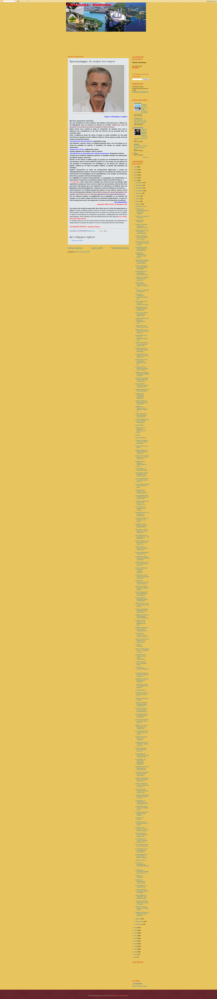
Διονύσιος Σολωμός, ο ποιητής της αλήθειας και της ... (141, 808)
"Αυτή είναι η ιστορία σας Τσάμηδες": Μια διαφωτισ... (141, 686)
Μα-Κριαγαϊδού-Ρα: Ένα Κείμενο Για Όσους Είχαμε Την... (142, 542)
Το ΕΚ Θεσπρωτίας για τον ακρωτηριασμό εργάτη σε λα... (141, 344)
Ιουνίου (138, 198)
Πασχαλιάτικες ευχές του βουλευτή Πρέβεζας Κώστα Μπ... (141, 362)
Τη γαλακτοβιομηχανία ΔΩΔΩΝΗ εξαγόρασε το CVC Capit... (142, 497)
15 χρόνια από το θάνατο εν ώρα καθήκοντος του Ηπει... (140, 623)
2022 (135, 177)
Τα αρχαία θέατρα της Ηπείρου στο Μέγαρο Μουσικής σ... (142, 674)
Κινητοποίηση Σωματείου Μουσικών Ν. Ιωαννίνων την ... (142, 871)
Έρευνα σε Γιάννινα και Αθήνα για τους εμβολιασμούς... (142, 640)
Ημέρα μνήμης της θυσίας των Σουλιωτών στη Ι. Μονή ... (140, 430)
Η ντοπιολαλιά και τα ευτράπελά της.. (141, 886)
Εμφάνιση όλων (146, 157)
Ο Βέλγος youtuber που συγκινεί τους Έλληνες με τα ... (142, 503)
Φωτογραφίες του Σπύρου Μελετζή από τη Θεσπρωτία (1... (142, 755)
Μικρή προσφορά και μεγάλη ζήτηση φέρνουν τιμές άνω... (141, 856)
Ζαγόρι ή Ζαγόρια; (140, 437)
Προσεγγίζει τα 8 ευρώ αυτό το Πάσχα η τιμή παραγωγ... (142, 331)
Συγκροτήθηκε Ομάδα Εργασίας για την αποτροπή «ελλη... (141, 474)
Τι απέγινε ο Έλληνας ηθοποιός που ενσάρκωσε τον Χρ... (141, 226)
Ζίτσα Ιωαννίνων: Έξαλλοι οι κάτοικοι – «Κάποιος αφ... (141, 548)
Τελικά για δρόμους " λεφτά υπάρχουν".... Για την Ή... (141, 749)
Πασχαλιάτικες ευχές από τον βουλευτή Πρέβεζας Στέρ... (141, 249)
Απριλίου (138, 204)
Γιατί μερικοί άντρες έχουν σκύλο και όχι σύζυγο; (141, 823)
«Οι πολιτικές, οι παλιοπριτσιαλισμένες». (142, 669)
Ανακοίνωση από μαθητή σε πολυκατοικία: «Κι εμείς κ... (141, 464)
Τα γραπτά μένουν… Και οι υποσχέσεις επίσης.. (141, 663)
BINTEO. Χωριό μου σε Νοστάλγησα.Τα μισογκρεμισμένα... (142, 629)
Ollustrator (116, 995)
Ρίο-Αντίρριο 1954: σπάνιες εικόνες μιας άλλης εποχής (141, 791)
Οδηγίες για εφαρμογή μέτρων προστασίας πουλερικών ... (141, 779)
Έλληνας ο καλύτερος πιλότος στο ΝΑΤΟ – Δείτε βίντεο (141, 442)
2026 (135, 167)
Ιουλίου (138, 196)
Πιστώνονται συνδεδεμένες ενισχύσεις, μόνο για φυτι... (141, 296)
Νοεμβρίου (139, 185)
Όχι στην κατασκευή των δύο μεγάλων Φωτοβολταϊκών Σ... (141, 710)
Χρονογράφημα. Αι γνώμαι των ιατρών (141, 469)
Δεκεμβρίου (139, 182)
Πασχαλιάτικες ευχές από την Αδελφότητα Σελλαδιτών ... (141, 350)
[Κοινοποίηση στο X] (103, 231)
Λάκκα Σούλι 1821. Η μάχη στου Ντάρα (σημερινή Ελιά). (141, 415)
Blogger (126, 995)
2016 (135, 938)
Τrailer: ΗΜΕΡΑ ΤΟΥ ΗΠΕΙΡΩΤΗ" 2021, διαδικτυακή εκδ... (141, 897)
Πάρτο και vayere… (140, 860)
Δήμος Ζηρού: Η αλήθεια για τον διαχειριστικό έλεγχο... (140, 147)
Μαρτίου (138, 919)
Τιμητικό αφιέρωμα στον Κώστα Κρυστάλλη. (142, 390)
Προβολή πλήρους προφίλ (139, 986)
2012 (135, 949)
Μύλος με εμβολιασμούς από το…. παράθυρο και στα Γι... (142, 650)
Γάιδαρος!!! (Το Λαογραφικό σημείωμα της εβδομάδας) (139, 396)
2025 (135, 169)
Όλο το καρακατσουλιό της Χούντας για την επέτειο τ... (141, 480)
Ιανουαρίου (139, 924)
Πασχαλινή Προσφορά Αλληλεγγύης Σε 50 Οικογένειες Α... (141, 379)
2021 (135, 180)
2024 (135, 172)
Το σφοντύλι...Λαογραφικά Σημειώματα (142, 290)
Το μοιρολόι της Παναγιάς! (139, 221)
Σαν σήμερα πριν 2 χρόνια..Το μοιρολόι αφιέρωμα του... (141, 840)
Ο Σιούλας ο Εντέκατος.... (139, 645)
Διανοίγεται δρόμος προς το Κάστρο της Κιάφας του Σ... (141, 835)
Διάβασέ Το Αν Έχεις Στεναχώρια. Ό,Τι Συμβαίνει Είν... (141, 727)
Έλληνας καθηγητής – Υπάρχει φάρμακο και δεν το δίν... (142, 785)
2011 (135, 952)
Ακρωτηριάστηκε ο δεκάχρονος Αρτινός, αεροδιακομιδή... (141, 599)
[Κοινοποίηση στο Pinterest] (106, 231)
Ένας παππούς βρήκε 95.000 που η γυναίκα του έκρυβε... (142, 902)
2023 (135, 175)
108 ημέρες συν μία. (141, 206)
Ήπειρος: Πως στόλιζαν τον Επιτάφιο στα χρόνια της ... (142, 278)
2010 (135, 954)
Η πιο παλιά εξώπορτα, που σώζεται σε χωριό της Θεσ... (142, 243)
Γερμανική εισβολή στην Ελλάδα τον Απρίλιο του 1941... (142, 796)
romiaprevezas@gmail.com (140, 92)
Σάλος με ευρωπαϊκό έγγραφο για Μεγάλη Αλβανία (142, 588)
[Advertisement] (109, 42)
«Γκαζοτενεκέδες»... (141, 690)
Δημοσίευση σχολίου (77, 240)
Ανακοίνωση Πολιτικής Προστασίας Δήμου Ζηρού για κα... (141, 610)
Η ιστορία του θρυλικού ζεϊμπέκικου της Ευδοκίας (141, 813)
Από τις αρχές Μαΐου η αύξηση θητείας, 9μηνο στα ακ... (141, 314)
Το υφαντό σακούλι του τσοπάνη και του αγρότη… (141, 520)
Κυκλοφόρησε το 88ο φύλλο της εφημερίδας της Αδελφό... (142, 558)
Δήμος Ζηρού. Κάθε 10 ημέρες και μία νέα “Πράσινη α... (141, 531)
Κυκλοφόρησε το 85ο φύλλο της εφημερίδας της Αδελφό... (142, 576)
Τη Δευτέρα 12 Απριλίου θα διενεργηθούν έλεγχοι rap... (142, 774)
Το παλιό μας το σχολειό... (139, 818)
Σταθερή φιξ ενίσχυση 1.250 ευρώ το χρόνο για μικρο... (141, 744)
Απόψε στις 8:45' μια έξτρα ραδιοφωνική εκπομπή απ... (141, 402)
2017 (135, 935)
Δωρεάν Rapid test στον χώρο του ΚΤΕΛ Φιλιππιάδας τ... (142, 421)
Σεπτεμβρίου (139, 190)
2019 (135, 930)
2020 (135, 927)
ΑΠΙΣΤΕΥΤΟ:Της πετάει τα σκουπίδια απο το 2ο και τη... (142, 564)
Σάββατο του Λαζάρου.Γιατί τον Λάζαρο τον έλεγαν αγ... (141, 409)
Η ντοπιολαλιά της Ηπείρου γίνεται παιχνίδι (140, 508)
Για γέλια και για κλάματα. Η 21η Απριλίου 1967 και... (141, 491)
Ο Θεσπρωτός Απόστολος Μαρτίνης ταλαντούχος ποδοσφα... (142, 211)
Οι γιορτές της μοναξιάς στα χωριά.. (142, 216)
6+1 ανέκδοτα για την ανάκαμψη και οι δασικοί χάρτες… (141, 850)
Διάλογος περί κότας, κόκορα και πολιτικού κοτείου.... (142, 908)
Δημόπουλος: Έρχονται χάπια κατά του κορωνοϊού (142, 680)
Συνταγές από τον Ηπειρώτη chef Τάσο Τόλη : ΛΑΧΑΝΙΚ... (141, 368)
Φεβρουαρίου (140, 921)
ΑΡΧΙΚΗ (136, 144)
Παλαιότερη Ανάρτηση (120, 248)
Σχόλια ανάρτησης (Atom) (82, 251)
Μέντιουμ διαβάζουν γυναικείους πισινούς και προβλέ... (141, 891)
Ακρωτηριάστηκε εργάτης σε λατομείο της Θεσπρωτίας (141, 385)
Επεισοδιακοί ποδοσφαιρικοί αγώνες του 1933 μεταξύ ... (140, 255)
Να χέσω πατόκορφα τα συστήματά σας (142, 553)
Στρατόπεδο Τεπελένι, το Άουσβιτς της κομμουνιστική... (142, 514)
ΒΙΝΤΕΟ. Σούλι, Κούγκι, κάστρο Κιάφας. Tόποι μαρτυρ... (142, 605)
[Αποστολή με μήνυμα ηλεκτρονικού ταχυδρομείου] (100, 231)
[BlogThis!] (101, 231)
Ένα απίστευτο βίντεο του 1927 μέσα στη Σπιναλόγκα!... (141, 715)
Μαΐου (138, 201)
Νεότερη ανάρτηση (75, 248)
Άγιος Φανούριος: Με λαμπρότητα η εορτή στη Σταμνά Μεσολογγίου (140, 121)
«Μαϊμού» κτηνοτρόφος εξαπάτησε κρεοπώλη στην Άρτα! (142, 374)
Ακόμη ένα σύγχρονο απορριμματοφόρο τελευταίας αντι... (141, 704)
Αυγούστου (139, 193)
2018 (135, 933)
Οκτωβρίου (139, 188)
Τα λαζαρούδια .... (140, 425)
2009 (135, 957)
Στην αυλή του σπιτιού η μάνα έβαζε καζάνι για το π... (142, 721)
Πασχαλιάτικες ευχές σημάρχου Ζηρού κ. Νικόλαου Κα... (141, 308)
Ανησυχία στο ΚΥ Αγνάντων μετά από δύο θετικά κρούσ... (141, 829)
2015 (135, 941)
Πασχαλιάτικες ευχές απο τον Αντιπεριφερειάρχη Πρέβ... (141, 338)
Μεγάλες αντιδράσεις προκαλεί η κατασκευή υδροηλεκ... (141, 570)
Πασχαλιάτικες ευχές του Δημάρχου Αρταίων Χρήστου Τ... (142, 273)
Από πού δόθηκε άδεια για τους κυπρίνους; (141, 845)
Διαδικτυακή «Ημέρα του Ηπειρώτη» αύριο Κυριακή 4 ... (142, 914)
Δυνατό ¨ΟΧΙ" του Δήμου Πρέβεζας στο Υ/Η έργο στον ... (142, 457)
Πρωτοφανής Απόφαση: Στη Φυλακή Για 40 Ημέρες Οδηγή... (142, 261)
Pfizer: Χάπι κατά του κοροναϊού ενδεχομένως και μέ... (142, 303)
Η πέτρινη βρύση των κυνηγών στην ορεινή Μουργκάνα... (142, 355)
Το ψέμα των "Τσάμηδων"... (139, 876)
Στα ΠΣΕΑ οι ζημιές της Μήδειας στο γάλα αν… (141, 694)
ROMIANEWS (138, 983)
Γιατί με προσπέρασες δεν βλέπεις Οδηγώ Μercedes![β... (141, 267)
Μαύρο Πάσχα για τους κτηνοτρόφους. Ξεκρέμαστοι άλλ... (141, 232)
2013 (135, 946)
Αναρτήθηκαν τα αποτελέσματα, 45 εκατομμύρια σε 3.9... (142, 802)
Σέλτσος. (137, 435)
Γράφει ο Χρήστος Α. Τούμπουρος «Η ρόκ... (142, 326)
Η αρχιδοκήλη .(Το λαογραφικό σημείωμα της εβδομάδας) (140, 762)
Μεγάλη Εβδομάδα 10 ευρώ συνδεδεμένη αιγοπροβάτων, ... (141, 593)
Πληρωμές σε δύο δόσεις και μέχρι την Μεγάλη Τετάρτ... (141, 525)
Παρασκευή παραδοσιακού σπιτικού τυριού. (140, 881)
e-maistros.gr (138, 118)
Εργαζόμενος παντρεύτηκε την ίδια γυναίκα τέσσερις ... (141, 582)
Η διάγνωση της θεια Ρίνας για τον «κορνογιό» (141, 738)
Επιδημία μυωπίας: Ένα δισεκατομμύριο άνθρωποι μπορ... (142, 768)
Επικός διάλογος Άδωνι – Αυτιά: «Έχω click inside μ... (141, 732)
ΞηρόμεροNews (138, 127)
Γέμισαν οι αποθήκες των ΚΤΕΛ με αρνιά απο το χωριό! (141, 237)
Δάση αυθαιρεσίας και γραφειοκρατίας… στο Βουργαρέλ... (142, 537)
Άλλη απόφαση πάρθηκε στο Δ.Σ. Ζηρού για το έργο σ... (142, 284)
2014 (135, 943)
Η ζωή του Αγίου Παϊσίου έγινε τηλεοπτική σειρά (142, 486)
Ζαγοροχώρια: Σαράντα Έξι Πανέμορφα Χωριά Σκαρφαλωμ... (142, 616)
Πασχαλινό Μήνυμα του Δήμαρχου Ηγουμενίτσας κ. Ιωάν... (142, 321)
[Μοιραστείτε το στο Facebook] (105, 231)
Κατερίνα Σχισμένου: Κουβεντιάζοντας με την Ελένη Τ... (141, 451)
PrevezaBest (137, 103)
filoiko (136, 153)
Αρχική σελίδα (97, 248)
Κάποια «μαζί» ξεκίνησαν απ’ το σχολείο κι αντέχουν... (142, 635)
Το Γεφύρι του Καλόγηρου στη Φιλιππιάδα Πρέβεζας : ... (142, 865)
